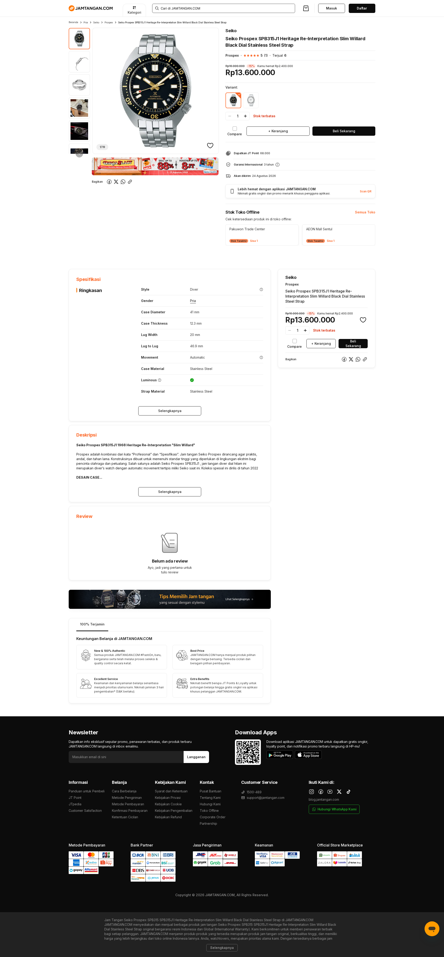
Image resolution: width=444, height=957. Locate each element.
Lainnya (187, 254)
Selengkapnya (170, 411)
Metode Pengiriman (127, 798)
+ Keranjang (278, 131)
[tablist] (169, 624)
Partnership (208, 823)
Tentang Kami (210, 798)
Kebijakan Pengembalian (173, 810)
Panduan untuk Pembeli (87, 791)
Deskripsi (122, 255)
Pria (85, 22)
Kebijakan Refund (168, 817)
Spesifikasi (99, 255)
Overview (76, 255)
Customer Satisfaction (85, 810)
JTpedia (75, 804)
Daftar (362, 8)
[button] (253, 55)
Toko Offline (209, 810)
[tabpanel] (169, 667)
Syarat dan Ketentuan (171, 791)
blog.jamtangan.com (324, 799)
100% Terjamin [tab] (92, 624)
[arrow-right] (79, 153)
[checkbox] (234, 131)
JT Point (75, 798)
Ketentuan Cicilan (125, 817)
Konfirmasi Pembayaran (130, 810)
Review (168, 255)
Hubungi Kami (210, 804)
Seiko (96, 22)
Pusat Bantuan (210, 791)
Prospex (109, 22)
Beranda (73, 22)
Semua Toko (365, 212)
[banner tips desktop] (170, 599)
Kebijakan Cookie (168, 804)
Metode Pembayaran (128, 804)
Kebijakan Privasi (168, 798)
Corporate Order (212, 817)
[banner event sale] (155, 166)
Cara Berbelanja (124, 791)
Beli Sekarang (344, 131)
